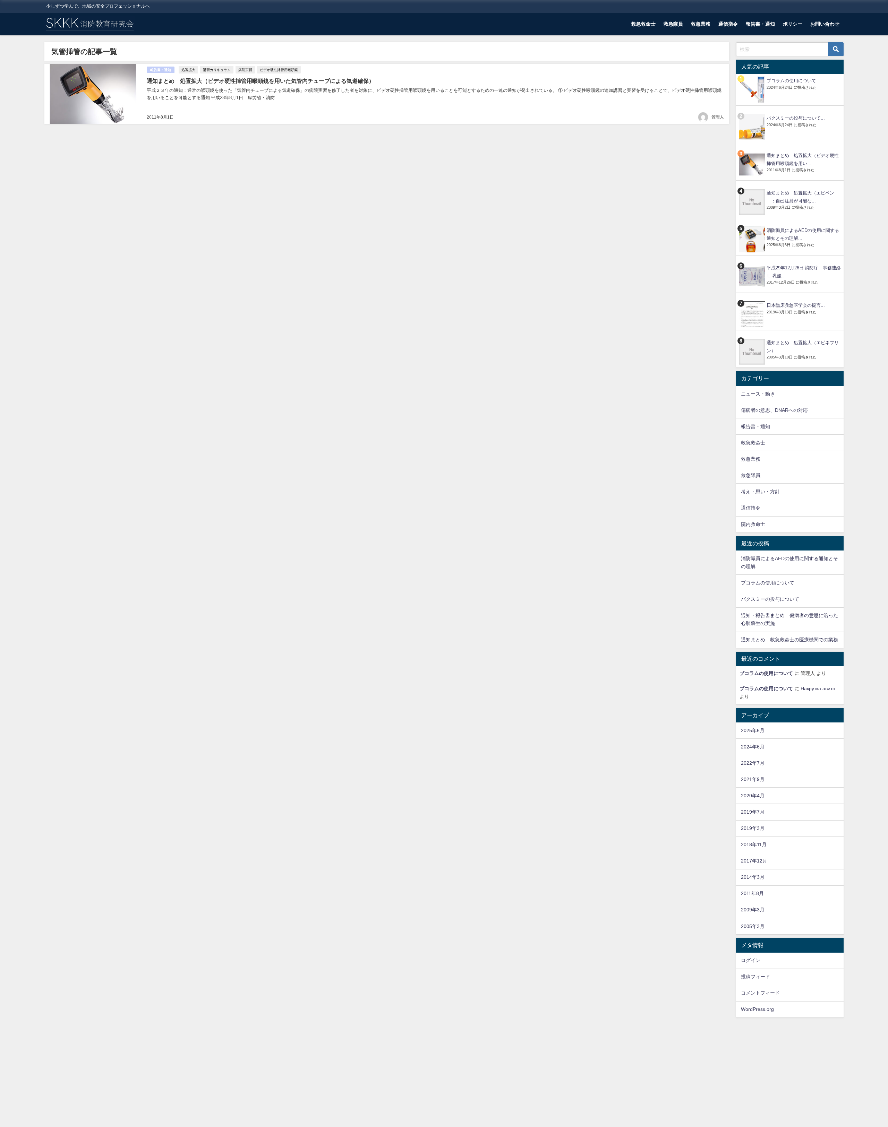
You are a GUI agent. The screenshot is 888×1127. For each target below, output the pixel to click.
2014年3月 (753, 877)
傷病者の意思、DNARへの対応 (774, 410)
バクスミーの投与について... (796, 118)
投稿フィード (755, 976)
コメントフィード (760, 992)
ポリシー (792, 23)
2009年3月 (753, 909)
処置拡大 (188, 69)
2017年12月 (754, 860)
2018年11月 (754, 844)
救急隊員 (673, 23)
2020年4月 (753, 795)
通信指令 (728, 23)
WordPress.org (757, 1009)
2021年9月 (753, 779)
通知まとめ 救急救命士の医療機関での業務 (789, 639)
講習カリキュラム (217, 69)
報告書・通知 (760, 23)
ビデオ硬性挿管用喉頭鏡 (279, 69)
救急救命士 (643, 23)
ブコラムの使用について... (793, 80)
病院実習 (245, 69)
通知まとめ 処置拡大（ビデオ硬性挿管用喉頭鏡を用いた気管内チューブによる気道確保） (260, 81)
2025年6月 (753, 730)
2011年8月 (752, 893)
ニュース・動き (758, 393)
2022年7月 (753, 763)
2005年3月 (753, 926)
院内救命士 (753, 524)
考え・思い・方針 (760, 491)
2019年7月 (753, 811)
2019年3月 (753, 828)
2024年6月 (753, 746)
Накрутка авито (818, 688)
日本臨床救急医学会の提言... (796, 305)
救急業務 (700, 23)
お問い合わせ (824, 23)
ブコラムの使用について (767, 582)
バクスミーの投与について (770, 599)
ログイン (750, 960)
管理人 (717, 117)
